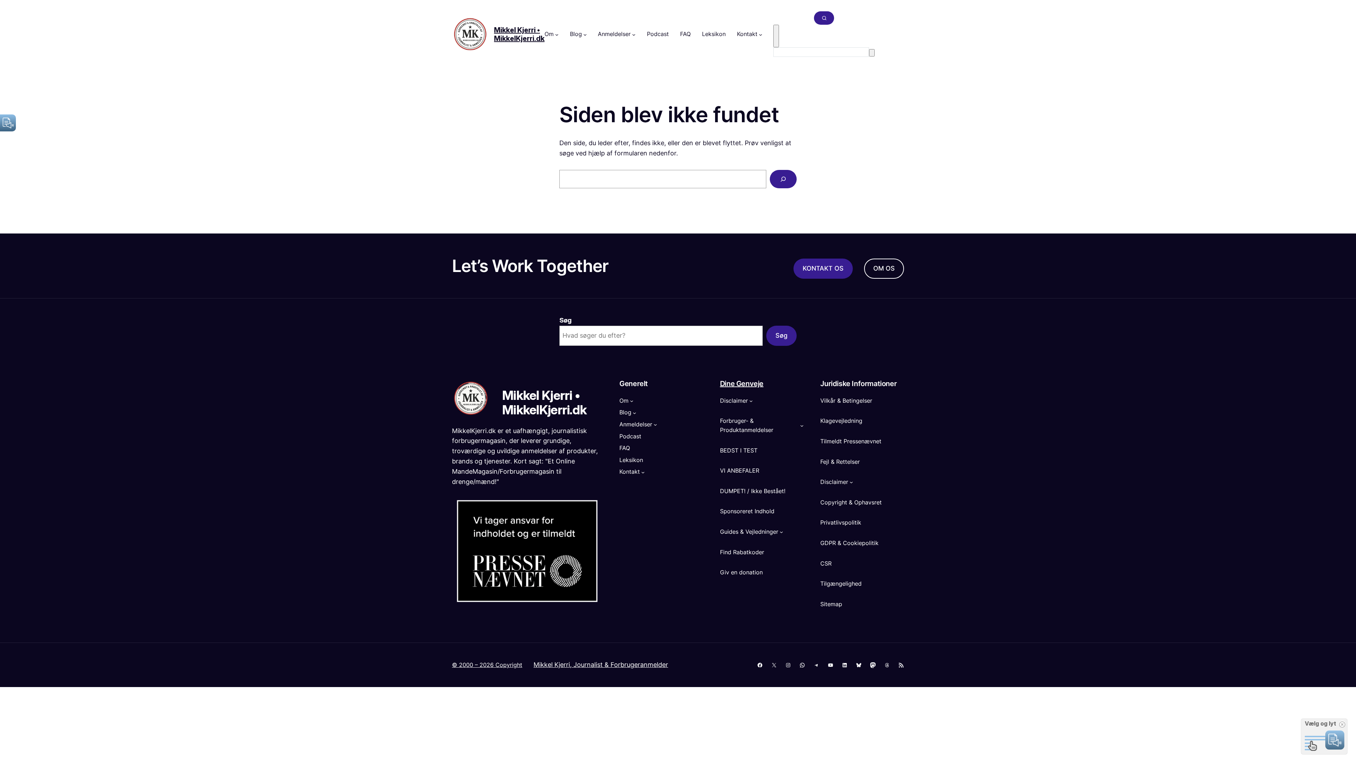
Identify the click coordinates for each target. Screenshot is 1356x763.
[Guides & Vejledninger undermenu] (781, 532)
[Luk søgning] (776, 36)
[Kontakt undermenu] (760, 34)
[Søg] (872, 53)
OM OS (884, 268)
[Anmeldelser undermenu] (634, 34)
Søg (565, 320)
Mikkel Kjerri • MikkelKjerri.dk (519, 34)
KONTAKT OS (823, 268)
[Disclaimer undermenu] (751, 401)
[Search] (783, 179)
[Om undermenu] (557, 34)
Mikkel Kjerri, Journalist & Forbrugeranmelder (601, 664)
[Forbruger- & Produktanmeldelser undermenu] (802, 425)
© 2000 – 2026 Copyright (487, 664)
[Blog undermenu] (585, 34)
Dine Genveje (741, 383)
